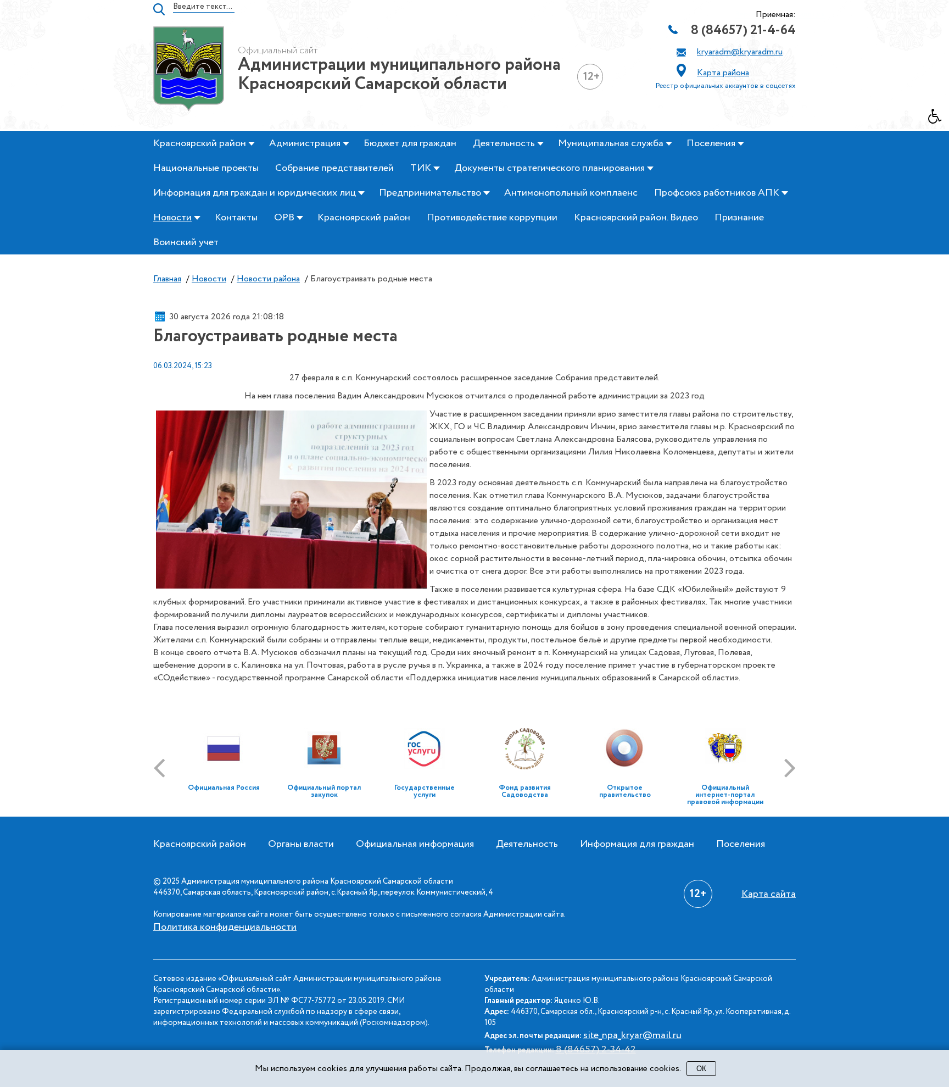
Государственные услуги (424, 791)
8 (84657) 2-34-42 (596, 1049)
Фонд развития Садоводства (525, 791)
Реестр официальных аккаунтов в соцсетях (726, 86)
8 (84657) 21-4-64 (743, 30)
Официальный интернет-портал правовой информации (725, 795)
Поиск (159, 9)
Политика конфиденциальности (225, 927)
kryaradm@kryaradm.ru (740, 52)
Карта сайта (768, 894)
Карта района (723, 72)
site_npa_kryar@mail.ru (632, 1035)
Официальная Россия (224, 788)
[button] (938, 119)
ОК (701, 1068)
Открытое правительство (625, 791)
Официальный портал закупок (324, 791)
